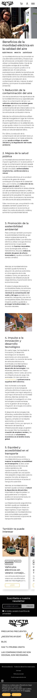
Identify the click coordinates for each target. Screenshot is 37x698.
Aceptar (6, 694)
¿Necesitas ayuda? (11, 636)
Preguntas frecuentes (14, 631)
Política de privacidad (19, 673)
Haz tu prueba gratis (13, 647)
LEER (12, 585)
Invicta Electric (10, 379)
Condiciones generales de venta (18, 677)
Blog (4, 642)
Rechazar (16, 694)
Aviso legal (18, 670)
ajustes (27, 691)
